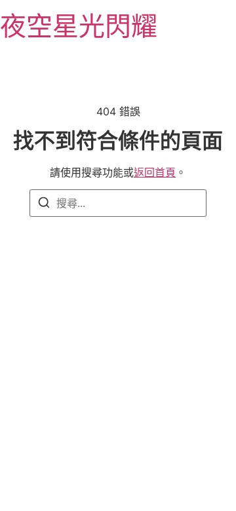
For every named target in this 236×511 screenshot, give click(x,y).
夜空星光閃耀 (78, 26)
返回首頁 (155, 172)
